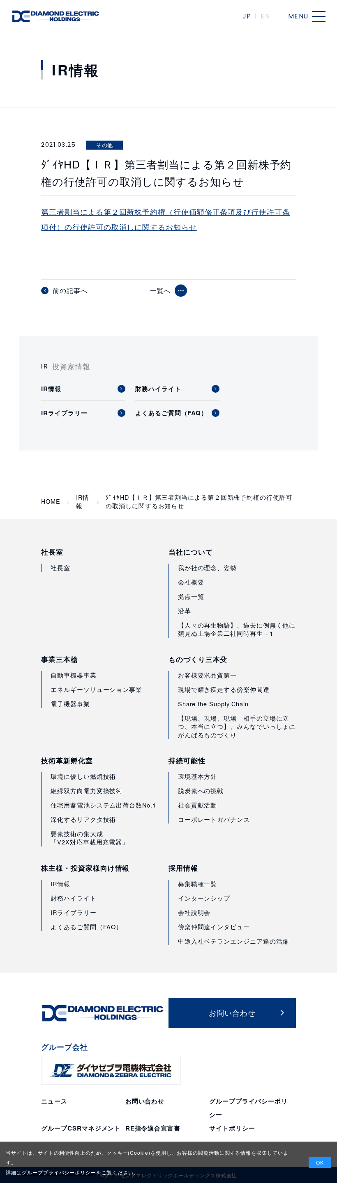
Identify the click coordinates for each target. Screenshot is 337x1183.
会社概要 (191, 582)
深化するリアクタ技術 (83, 819)
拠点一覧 (191, 596)
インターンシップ (204, 898)
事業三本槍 (59, 659)
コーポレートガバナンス (214, 819)
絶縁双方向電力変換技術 (86, 790)
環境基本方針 (197, 776)
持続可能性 (186, 760)
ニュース (54, 1101)
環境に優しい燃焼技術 (83, 776)
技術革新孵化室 (66, 760)
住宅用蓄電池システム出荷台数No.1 (103, 805)
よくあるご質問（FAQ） (86, 926)
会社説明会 (194, 912)
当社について (190, 552)
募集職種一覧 (197, 883)
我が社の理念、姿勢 (207, 567)
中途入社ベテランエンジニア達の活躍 (233, 941)
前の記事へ (70, 290)
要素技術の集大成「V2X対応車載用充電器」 (90, 837)
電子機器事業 (70, 703)
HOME (50, 501)
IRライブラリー (73, 912)
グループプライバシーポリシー (59, 1172)
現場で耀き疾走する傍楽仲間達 (224, 689)
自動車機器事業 (73, 675)
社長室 (52, 552)
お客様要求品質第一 (207, 675)
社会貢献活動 (197, 805)
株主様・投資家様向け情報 (85, 868)
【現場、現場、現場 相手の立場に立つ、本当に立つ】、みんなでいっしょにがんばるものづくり (237, 726)
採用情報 (183, 868)
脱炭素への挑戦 (201, 790)
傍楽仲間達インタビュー (214, 926)
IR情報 (82, 501)
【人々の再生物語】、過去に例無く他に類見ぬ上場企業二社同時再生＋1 (237, 629)
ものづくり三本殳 (197, 659)
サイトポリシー (232, 1128)
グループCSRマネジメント (81, 1128)
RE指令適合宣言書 (152, 1128)
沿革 (184, 610)
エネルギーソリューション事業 (96, 689)
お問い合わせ (145, 1101)
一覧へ (160, 290)
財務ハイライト (73, 898)
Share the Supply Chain (213, 703)
